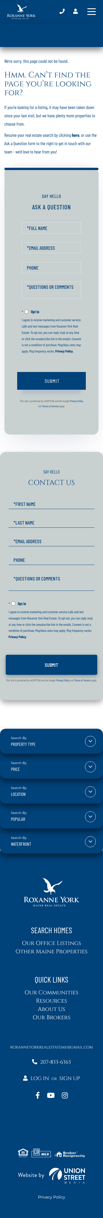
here (75, 135)
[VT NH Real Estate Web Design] (51, 1176)
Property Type (23, 744)
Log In (39, 1078)
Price (15, 769)
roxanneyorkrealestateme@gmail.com (51, 1047)
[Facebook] (37, 1095)
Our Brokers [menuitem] (51, 1018)
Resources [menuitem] (51, 1001)
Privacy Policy (64, 351)
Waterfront (21, 844)
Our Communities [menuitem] (52, 993)
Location (18, 794)
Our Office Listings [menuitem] (51, 943)
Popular (18, 819)
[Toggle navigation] (91, 11)
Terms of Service (50, 406)
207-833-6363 (62, 12)
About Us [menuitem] (51, 1009)
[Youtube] (51, 1095)
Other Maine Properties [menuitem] (51, 952)
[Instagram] (65, 1095)
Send (51, 381)
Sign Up (69, 1078)
